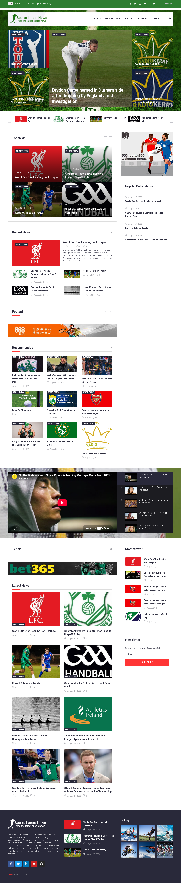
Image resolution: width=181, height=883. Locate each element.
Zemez (10, 874)
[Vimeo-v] (149, 4)
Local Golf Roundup (21, 410)
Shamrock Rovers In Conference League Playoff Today (43, 274)
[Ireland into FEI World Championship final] (152, 88)
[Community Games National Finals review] (28, 88)
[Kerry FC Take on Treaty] (37, 199)
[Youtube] (145, 4)
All (111, 232)
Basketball (88, 357)
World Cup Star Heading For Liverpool (85, 242)
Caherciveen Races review (94, 453)
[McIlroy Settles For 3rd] (28, 49)
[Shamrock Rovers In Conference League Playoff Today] (87, 164)
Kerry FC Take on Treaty (115, 118)
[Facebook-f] (131, 4)
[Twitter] (135, 4)
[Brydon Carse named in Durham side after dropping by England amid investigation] (90, 68)
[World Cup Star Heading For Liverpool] (37, 164)
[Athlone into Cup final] (152, 49)
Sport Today (17, 34)
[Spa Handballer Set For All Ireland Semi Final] (87, 199)
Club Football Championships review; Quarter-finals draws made (26, 378)
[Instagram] (140, 4)
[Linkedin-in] (154, 4)
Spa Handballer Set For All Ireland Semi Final (146, 240)
